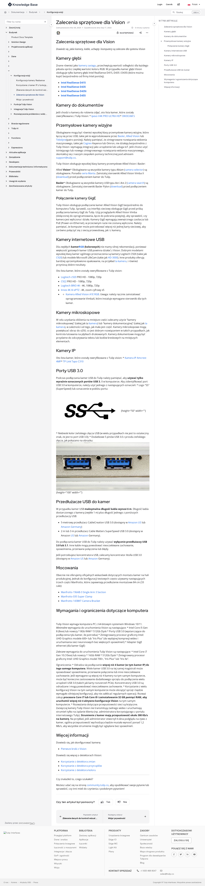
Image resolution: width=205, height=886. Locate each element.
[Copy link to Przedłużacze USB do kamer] (114, 502)
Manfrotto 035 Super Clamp (76, 596)
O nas (6, 882)
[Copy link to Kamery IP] (80, 351)
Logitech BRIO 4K (70, 285)
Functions (16, 138)
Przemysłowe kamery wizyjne (177, 41)
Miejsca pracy (61, 859)
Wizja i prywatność (25, 99)
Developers (14, 162)
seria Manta (88, 173)
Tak (108, 802)
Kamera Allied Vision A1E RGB (82, 294)
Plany (111, 851)
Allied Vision (133, 136)
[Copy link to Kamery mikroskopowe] (104, 312)
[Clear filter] (45, 21)
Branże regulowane (20, 123)
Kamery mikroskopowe (174, 55)
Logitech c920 (68, 277)
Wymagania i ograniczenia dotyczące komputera (181, 81)
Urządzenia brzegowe (119, 835)
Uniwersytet (146, 839)
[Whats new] (178, 4)
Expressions (17, 147)
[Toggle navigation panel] (51, 25)
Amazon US (134, 522)
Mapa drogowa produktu (152, 851)
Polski (194, 4)
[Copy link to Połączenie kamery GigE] (100, 198)
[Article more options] (147, 33)
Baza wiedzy (146, 847)
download (62, 177)
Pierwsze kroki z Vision (73, 748)
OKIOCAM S (128, 116)
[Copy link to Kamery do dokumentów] (108, 105)
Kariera (14, 882)
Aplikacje (83, 839)
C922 (63, 281)
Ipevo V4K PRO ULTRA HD (105, 116)
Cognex (87, 143)
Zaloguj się (181, 840)
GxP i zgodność (61, 855)
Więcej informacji (171, 87)
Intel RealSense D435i (73, 91)
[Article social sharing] (140, 33)
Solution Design (18, 42)
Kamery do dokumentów (175, 36)
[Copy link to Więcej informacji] (93, 735)
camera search (135, 183)
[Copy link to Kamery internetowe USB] (109, 239)
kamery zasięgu (87, 65)
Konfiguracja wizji (55, 12)
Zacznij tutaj (14, 28)
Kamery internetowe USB (175, 51)
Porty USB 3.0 (170, 65)
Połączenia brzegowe (64, 843)
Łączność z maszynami (65, 847)
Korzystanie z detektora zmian (78, 761)
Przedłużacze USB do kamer (177, 70)
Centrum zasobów (149, 835)
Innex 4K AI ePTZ (70, 290)
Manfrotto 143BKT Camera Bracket (80, 601)
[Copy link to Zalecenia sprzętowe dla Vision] (119, 42)
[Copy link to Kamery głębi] (86, 58)
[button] (186, 12)
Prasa (35, 882)
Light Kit (113, 847)
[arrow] (161, 41)
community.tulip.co (98, 785)
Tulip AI (14, 128)
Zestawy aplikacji (87, 835)
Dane (13, 56)
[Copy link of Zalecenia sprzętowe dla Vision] (128, 22)
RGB (81, 246)
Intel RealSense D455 (73, 95)
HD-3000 (113, 257)
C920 (59, 257)
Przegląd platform (62, 835)
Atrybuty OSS (25, 882)
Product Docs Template (22, 37)
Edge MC (113, 843)
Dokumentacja (17, 12)
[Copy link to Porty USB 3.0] (87, 371)
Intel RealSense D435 (73, 86)
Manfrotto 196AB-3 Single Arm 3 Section (83, 592)
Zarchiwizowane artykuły (20, 186)
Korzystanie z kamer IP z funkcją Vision (32, 85)
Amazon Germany (71, 526)
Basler (121, 136)
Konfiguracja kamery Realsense (30, 80)
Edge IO (112, 839)
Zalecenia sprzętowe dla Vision (30, 95)
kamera (93, 323)
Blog (142, 863)
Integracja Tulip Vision (24, 109)
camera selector (134, 169)
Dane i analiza (61, 839)
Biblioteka (13, 176)
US (72, 535)
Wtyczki (58, 863)
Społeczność (146, 843)
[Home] (23, 4)
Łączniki (83, 843)
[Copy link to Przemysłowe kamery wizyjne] (117, 125)
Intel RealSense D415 (73, 82)
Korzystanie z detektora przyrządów (81, 765)
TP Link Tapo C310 (73, 361)
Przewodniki (14, 171)
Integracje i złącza (63, 851)
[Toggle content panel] (154, 23)
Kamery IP (168, 60)
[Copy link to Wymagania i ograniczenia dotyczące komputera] (61, 617)
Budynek (33, 12)
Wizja (56, 867)
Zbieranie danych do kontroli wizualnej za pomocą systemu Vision (32, 90)
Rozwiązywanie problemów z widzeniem (31, 114)
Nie (125, 802)
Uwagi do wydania (17, 181)
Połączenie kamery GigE (178, 46)
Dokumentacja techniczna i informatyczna (28, 167)
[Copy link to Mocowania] (82, 568)
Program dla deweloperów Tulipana (153, 857)
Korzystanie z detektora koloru (78, 770)
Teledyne (61, 139)
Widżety (83, 847)
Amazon (83, 535)
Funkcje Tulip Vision (23, 104)
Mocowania (169, 75)
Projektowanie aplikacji (21, 47)
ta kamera (121, 261)
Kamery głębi (170, 31)
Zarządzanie (14, 157)
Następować (126, 33)
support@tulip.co (66, 157)
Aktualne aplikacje (17, 152)
